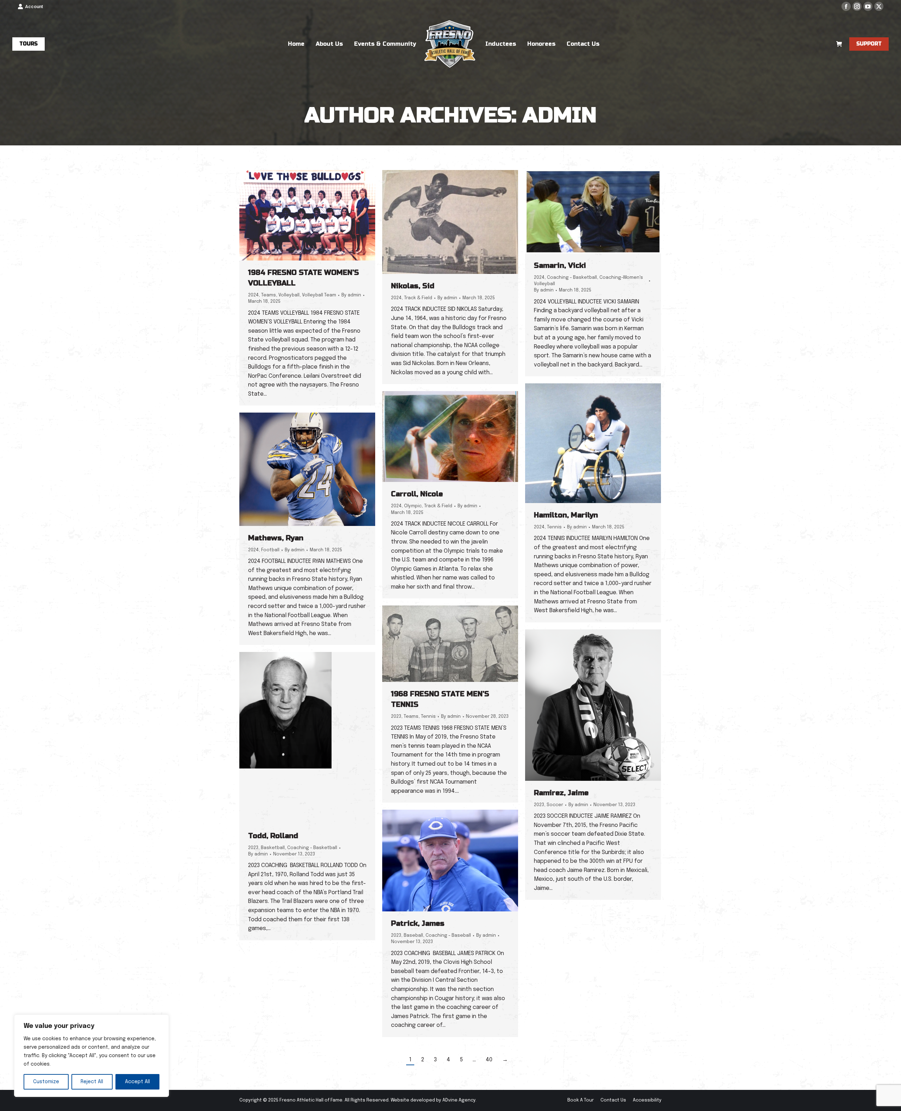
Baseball (413, 935)
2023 (396, 716)
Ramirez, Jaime (561, 793)
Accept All (137, 1081)
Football (270, 550)
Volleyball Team (319, 295)
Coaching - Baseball (448, 935)
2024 (253, 295)
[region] (91, 1056)
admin (560, 115)
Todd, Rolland (273, 835)
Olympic (413, 506)
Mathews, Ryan (275, 538)
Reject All (92, 1081)
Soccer (555, 805)
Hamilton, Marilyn (566, 515)
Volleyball (289, 295)
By (351, 295)
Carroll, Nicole (417, 494)
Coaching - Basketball (572, 277)
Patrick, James (418, 923)
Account (34, 6)
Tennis (554, 527)
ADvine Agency (458, 1100)
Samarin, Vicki (560, 265)
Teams (268, 295)
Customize (46, 1081)
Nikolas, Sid (412, 286)
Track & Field (418, 298)
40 (489, 1060)
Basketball (273, 848)
